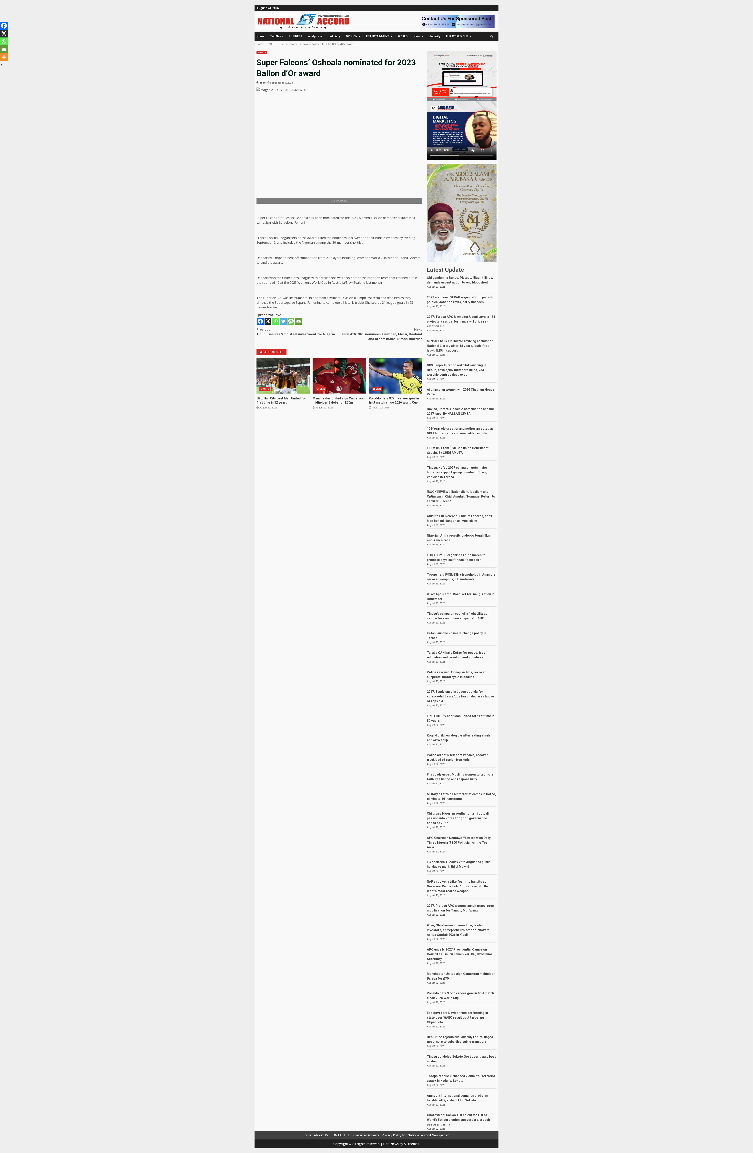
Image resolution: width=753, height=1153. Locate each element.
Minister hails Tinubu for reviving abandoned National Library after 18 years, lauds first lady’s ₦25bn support (460, 345)
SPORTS (262, 52)
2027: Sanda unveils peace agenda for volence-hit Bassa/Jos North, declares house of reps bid (460, 696)
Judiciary (334, 36)
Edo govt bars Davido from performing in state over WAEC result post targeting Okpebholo (457, 1017)
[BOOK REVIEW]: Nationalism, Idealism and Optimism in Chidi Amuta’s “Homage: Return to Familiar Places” (461, 496)
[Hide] (1, 64)
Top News (276, 36)
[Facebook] (260, 321)
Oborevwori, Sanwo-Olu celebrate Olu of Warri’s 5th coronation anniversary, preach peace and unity (458, 1119)
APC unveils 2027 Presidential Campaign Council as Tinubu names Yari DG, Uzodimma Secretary (460, 954)
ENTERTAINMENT (377, 36)
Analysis (313, 36)
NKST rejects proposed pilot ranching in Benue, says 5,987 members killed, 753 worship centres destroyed (456, 369)
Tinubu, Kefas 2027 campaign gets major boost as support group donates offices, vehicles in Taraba (457, 472)
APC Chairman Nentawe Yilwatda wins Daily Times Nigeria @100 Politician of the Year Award (459, 842)
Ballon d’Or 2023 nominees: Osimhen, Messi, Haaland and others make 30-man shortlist (380, 334)
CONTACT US (341, 1135)
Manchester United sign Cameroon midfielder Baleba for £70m (339, 376)
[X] (268, 321)
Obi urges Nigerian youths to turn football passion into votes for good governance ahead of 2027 (458, 818)
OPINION (351, 36)
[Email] (298, 321)
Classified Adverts (366, 1135)
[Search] (491, 36)
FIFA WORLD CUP (457, 36)
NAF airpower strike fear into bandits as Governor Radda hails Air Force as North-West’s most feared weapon (457, 886)
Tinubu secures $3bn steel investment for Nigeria (295, 331)
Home (260, 36)
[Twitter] (283, 321)
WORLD (403, 36)
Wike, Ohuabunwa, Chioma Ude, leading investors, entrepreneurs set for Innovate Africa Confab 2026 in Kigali (458, 930)
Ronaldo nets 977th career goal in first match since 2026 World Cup (395, 376)
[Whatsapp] (275, 321)
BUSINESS (295, 36)
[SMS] (290, 321)
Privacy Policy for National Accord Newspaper (415, 1135)
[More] (4, 57)
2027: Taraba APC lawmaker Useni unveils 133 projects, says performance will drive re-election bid (461, 321)
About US (321, 1135)
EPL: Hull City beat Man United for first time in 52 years (283, 376)
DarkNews (391, 1144)
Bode (262, 82)
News (417, 36)
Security (434, 36)
